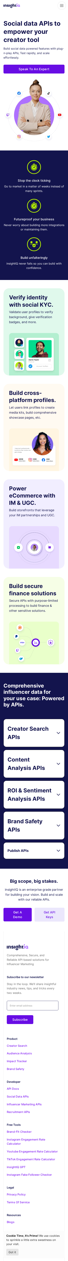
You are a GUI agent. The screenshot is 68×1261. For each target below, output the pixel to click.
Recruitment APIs (18, 1112)
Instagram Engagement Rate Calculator (26, 1141)
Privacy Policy (16, 1194)
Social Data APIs (18, 1096)
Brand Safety (15, 1069)
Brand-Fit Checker (19, 1131)
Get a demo (17, 914)
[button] (61, 5)
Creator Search (17, 1045)
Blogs (10, 1222)
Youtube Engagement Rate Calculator (32, 1151)
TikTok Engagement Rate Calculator (31, 1159)
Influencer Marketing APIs (24, 1104)
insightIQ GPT (16, 1167)
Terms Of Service (18, 1202)
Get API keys (49, 914)
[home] (11, 5)
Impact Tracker (17, 1061)
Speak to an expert (34, 69)
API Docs (13, 1088)
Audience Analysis (19, 1053)
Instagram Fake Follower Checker (29, 1174)
